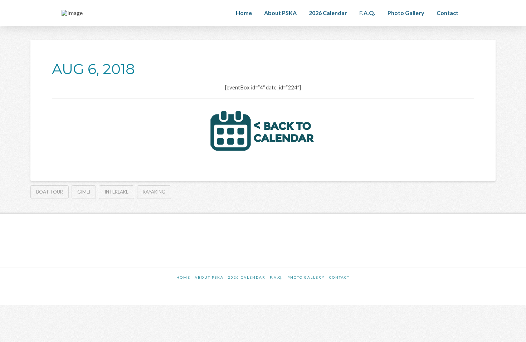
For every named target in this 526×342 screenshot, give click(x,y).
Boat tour (49, 192)
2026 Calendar (247, 277)
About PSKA (209, 277)
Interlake (116, 192)
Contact (339, 277)
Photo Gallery (306, 277)
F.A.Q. (276, 277)
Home (183, 277)
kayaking (154, 192)
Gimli (83, 192)
